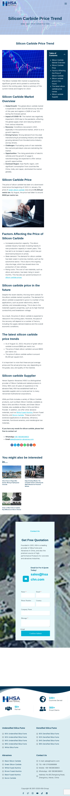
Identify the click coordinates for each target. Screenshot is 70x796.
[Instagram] (32, 793)
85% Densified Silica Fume (49, 734)
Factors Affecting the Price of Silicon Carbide (59, 73)
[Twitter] (28, 793)
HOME (23, 24)
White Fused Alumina (24, 412)
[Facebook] (12, 445)
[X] (15, 445)
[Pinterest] (21, 445)
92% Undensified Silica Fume (16, 737)
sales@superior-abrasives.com (22, 439)
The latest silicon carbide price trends (58, 89)
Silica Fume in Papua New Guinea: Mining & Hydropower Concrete (10, 482)
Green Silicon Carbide (13, 764)
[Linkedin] (47, 793)
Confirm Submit (36, 633)
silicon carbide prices (13, 277)
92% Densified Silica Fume (49, 737)
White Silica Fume (11, 747)
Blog (28, 24)
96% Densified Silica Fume (49, 744)
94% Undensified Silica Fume (16, 740)
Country (38, 600)
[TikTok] (42, 793)
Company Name (26, 609)
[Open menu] (66, 3)
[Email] (28, 445)
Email (38, 592)
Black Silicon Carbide (13, 761)
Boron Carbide (18, 415)
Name (23, 592)
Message (24, 618)
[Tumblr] (31, 445)
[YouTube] (37, 793)
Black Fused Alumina (13, 775)
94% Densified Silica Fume (49, 740)
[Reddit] (34, 445)
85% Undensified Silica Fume (16, 734)
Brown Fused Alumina (13, 771)
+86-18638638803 (21, 437)
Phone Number (26, 600)
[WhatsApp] (24, 445)
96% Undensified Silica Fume (16, 744)
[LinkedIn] (18, 445)
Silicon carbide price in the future (57, 81)
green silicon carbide (17, 190)
